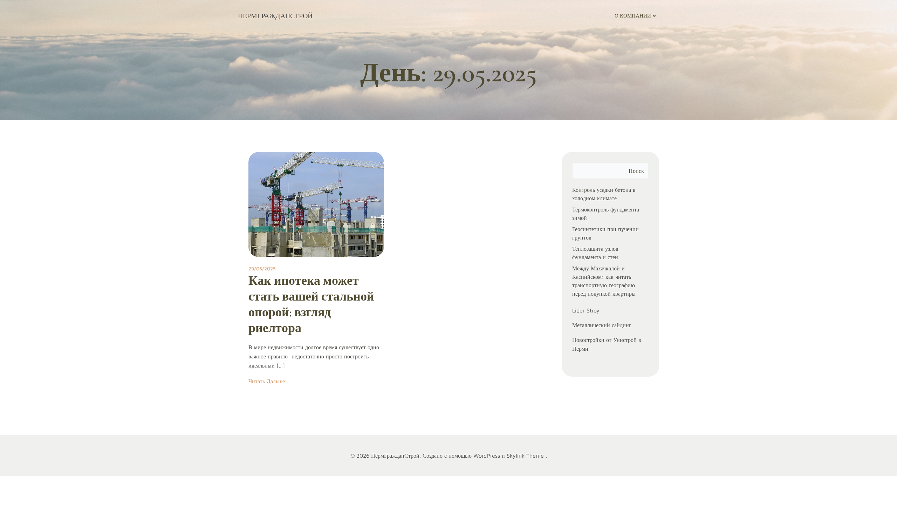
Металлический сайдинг (601, 325)
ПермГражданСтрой (275, 16)
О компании (633, 16)
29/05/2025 (262, 268)
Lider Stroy (586, 310)
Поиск (636, 171)
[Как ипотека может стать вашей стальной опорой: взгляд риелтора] (316, 204)
